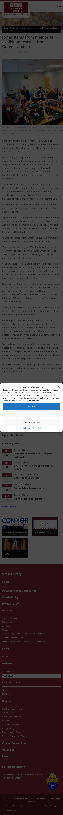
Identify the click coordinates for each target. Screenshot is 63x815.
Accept (31, 406)
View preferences (31, 422)
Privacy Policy (37, 428)
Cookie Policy (24, 428)
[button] (58, 387)
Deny (31, 414)
